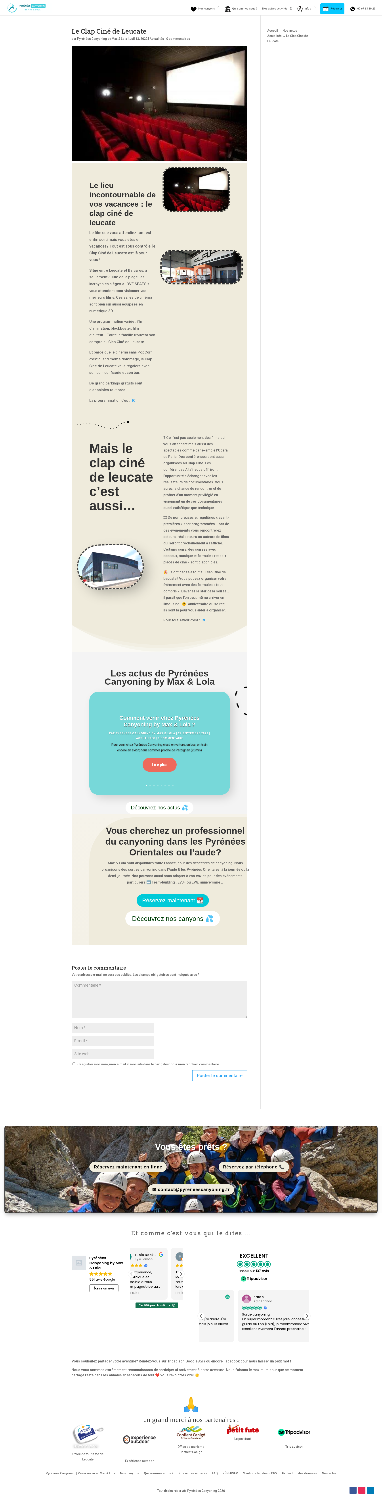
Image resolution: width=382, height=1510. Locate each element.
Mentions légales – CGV (260, 1473)
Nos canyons (129, 1473)
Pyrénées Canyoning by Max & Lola (102, 38)
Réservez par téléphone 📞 (254, 1166)
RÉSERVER (230, 1473)
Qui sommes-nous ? (159, 1473)
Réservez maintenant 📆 (172, 900)
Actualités (157, 38)
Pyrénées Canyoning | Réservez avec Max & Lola (80, 1473)
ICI (134, 400)
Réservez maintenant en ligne (128, 1166)
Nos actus (290, 30)
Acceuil (272, 30)
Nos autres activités (274, 8)
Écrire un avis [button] (104, 1288)
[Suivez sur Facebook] (353, 1490)
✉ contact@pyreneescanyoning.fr (191, 1189)
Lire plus (159, 764)
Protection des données (299, 1473)
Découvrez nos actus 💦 (159, 808)
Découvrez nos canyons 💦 (172, 918)
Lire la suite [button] (144, 1293)
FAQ (215, 1473)
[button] (181, 1274)
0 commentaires (178, 38)
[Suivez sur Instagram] (361, 1490)
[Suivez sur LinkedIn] (370, 1490)
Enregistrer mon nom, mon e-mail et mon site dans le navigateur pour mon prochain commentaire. (148, 1064)
